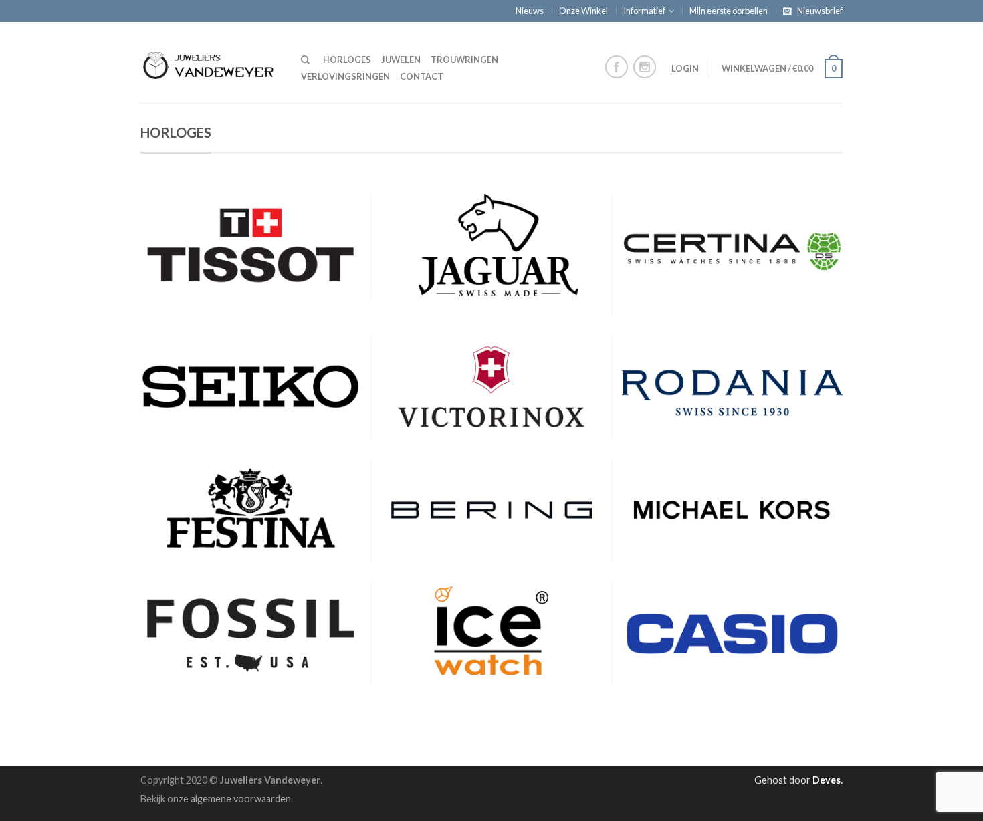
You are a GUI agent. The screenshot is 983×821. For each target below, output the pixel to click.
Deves (826, 780)
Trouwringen (464, 59)
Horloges (347, 59)
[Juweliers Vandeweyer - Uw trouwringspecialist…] (210, 62)
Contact (421, 76)
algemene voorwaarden (241, 798)
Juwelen (401, 59)
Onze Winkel (583, 10)
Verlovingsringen (345, 76)
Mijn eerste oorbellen (728, 10)
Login (685, 68)
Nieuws (530, 10)
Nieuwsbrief (820, 10)
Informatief (644, 10)
